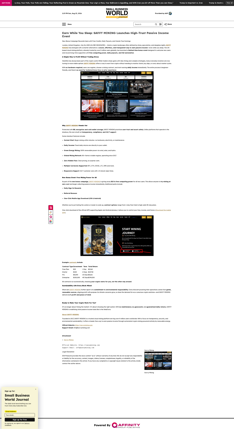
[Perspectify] (51, 212)
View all (229, 3)
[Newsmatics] (51, 221)
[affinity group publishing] (51, 216)
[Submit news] (51, 207)
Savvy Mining (68, 340)
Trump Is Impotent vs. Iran (191, 3)
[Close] (36, 389)
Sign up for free (20, 419)
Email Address (11, 411)
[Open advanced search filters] (160, 24)
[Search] (156, 24)
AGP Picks (6, 3)
